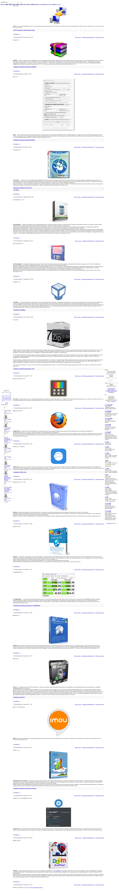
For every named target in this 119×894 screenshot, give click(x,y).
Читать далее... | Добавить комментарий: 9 (85, 241)
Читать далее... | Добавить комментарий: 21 (84, 523)
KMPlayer (58, 870)
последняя (40, 887)
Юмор (29, 4)
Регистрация (111, 388)
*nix (31, 4)
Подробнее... (17, 34)
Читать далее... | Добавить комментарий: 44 (84, 74)
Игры (22, 4)
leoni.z (107, 442)
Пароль (111, 376)
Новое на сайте (57, 4)
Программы (3, 4)
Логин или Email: (111, 372)
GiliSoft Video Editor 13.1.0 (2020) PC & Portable (8, 489)
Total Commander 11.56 (7, 429)
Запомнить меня (112, 386)
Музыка (26, 4)
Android (15, 4)
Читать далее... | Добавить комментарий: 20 (84, 197)
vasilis (107, 446)
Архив (6, 402)
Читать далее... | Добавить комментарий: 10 (84, 569)
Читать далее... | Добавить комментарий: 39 (84, 279)
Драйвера (19, 4)
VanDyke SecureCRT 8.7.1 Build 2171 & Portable (8, 478)
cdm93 (107, 487)
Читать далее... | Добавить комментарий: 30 (84, 443)
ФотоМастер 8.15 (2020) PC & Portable (8, 440)
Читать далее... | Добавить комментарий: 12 (84, 884)
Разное (34, 4)
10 (31, 887)
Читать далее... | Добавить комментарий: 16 (84, 656)
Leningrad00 (109, 405)
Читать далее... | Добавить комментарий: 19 (84, 317)
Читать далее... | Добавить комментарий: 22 (84, 147)
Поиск (43, 4)
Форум (8, 4)
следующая (34, 887)
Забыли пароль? (111, 389)
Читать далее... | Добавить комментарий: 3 (85, 837)
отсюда (113, 401)
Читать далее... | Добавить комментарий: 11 (84, 612)
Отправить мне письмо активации (111, 391)
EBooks (11, 4)
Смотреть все (110, 523)
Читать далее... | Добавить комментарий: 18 (84, 795)
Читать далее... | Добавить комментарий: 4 (85, 37)
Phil (20, 37)
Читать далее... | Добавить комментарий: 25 (84, 479)
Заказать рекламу (49, 4)
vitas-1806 (108, 424)
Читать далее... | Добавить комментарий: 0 (85, 408)
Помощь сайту (39, 4)
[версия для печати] (99, 37)
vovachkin (108, 511)
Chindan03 (108, 411)
